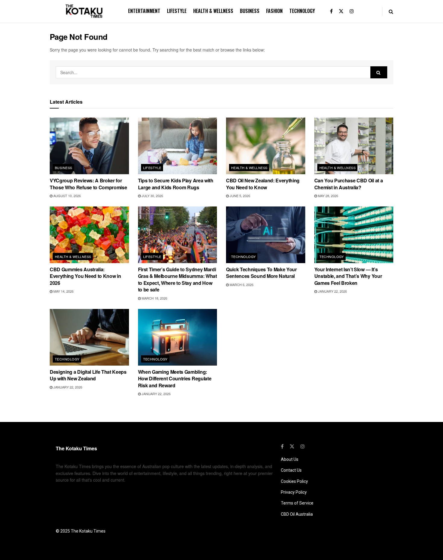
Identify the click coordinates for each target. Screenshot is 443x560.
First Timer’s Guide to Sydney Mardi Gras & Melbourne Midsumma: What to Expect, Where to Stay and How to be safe (177, 279)
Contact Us (291, 470)
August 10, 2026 (66, 195)
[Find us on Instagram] (352, 11)
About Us (289, 459)
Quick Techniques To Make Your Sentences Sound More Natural (261, 272)
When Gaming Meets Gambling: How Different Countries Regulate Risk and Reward (175, 378)
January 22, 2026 (332, 291)
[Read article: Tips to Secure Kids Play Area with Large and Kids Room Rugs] (177, 146)
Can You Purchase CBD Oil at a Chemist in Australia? (348, 183)
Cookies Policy (294, 481)
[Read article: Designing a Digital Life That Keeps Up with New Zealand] (89, 337)
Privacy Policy (294, 492)
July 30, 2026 (152, 195)
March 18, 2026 (154, 298)
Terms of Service (297, 503)
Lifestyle (177, 10)
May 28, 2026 (327, 195)
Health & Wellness (213, 10)
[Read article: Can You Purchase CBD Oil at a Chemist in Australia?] (354, 146)
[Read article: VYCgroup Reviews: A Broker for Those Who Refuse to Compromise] (89, 146)
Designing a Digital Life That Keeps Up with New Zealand (88, 375)
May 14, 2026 (63, 291)
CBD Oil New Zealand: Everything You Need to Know (263, 183)
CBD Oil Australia (297, 514)
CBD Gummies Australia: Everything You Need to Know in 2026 (85, 276)
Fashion (274, 10)
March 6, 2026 (241, 284)
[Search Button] (391, 11)
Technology (302, 10)
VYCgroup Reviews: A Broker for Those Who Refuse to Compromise (88, 183)
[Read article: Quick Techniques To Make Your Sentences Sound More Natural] (265, 234)
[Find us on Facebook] (331, 11)
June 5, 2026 (239, 195)
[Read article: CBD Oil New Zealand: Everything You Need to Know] (265, 146)
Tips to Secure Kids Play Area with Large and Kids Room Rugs (175, 183)
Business (249, 10)
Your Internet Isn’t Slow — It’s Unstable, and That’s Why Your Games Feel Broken (348, 276)
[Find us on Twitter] (341, 11)
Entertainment (144, 10)
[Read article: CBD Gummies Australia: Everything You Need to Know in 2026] (89, 234)
